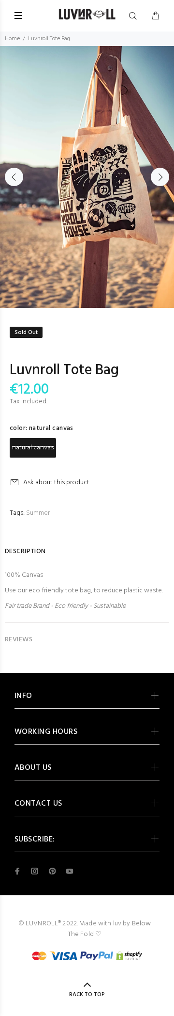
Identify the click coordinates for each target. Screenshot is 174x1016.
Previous (14, 177)
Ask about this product (56, 482)
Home (12, 39)
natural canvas (33, 447)
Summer (38, 513)
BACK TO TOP (87, 995)
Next (160, 177)
